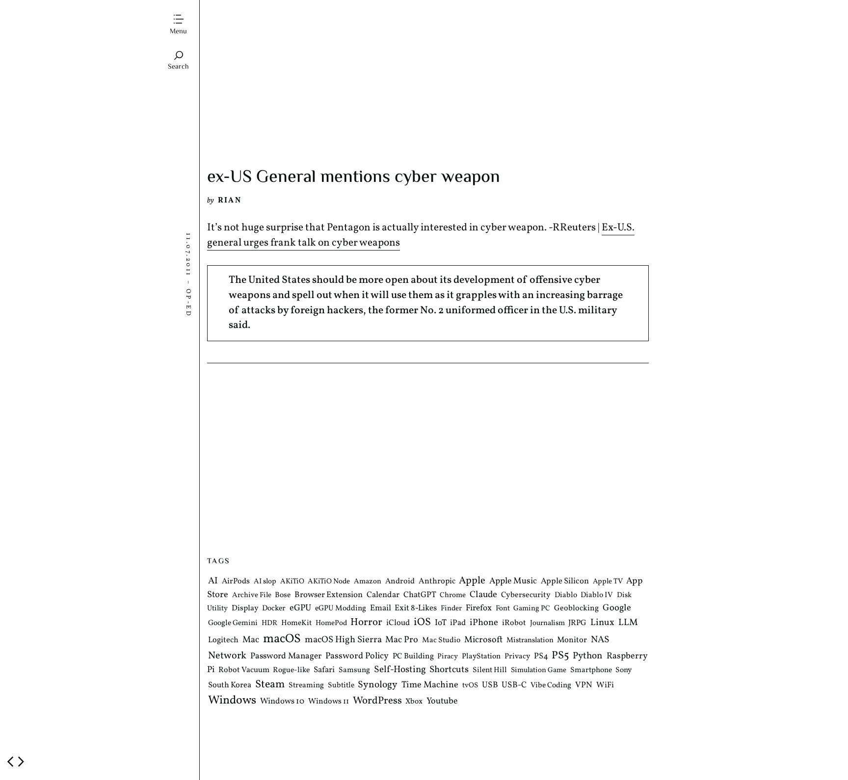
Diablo (566, 595)
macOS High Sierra (343, 639)
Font (503, 609)
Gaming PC (531, 609)
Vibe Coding (550, 685)
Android (400, 582)
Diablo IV (597, 595)
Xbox (414, 702)
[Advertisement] (428, 94)
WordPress (377, 701)
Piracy (447, 657)
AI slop (265, 582)
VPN (583, 685)
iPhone (484, 623)
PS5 (560, 655)
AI (213, 581)
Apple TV (608, 582)
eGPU (300, 609)
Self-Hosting (400, 669)
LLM (628, 623)
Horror (366, 623)
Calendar (383, 595)
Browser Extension (328, 595)
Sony (623, 670)
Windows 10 (282, 701)
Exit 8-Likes (416, 608)
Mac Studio (441, 640)
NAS (600, 639)
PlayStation (481, 656)
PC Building (413, 656)
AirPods (236, 582)
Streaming (306, 685)
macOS (282, 639)
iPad (458, 623)
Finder (451, 609)
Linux (602, 623)
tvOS (470, 685)
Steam (270, 684)
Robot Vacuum (243, 670)
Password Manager (285, 656)
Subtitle (341, 685)
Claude (483, 594)
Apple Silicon (565, 581)
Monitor (572, 640)
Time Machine (429, 685)
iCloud (398, 623)
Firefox (479, 609)
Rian (230, 200)
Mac (250, 640)
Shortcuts (449, 669)
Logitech (223, 640)
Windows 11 (328, 702)
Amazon (367, 582)
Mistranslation (530, 640)
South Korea (229, 685)
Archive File (251, 595)
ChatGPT (419, 595)
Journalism (547, 624)
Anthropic (437, 581)
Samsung (354, 670)
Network (227, 656)
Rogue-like (291, 670)
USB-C (514, 685)
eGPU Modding (340, 609)
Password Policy (357, 656)
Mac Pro (401, 640)
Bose (283, 595)
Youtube (442, 702)
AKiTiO (292, 582)
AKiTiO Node (329, 582)
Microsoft (483, 640)
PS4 (541, 656)
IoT (441, 623)
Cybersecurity (526, 595)
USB (490, 685)
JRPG (577, 623)
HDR (269, 624)
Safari (324, 670)
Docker (274, 609)
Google (617, 608)
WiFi (605, 685)
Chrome (453, 595)
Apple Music (513, 582)
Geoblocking (576, 609)
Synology (378, 685)
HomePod (331, 624)
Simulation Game (538, 670)
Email (380, 608)
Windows (232, 701)
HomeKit (296, 623)
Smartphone (591, 670)
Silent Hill (490, 670)
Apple (472, 581)
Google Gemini (233, 623)
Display (245, 609)
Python (588, 656)
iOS (422, 622)
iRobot (514, 623)
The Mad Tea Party (248, 13)
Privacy (517, 656)
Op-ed (188, 303)
